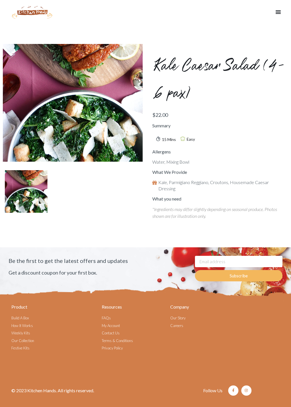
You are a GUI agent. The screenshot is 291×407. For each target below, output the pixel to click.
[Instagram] (246, 390)
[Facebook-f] (233, 390)
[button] (278, 12)
